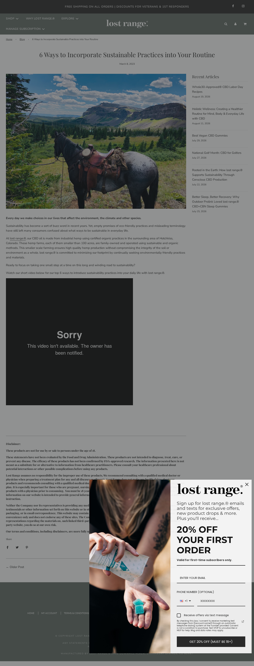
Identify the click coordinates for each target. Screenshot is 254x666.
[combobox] (185, 601)
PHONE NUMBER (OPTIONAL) (195, 592)
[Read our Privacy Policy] (243, 621)
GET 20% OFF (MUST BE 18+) (211, 641)
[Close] (247, 484)
